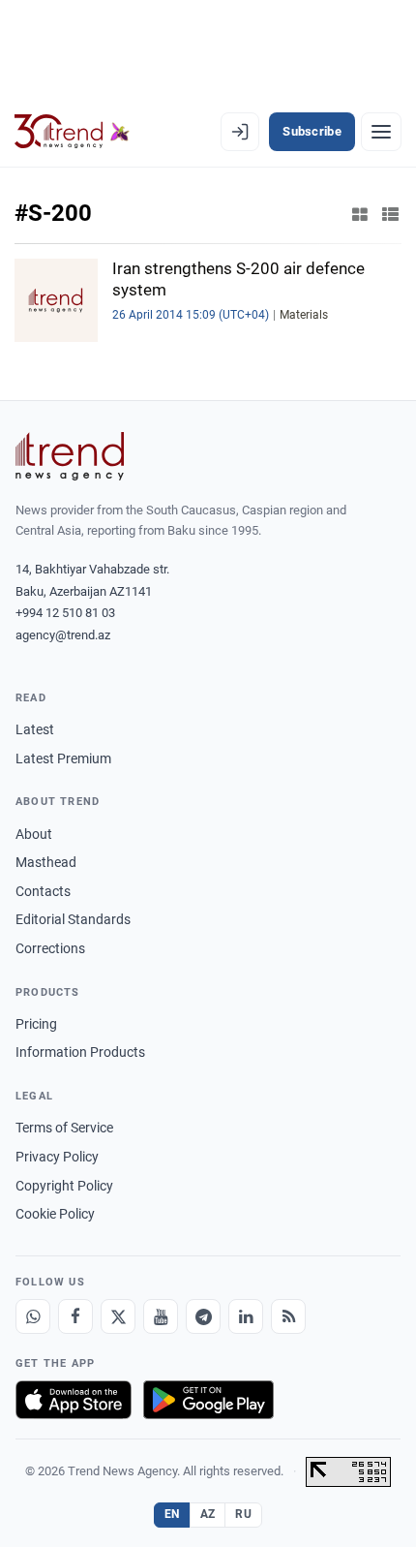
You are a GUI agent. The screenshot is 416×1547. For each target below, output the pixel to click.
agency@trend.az (62, 635)
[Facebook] (75, 1316)
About (33, 834)
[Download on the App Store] (73, 1399)
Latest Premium (63, 758)
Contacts (43, 891)
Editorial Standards (73, 919)
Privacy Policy (57, 1156)
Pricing (36, 1024)
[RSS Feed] (288, 1316)
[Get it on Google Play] (208, 1399)
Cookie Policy (55, 1214)
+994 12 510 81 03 (65, 612)
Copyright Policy (64, 1185)
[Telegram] (203, 1316)
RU (243, 1514)
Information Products (80, 1052)
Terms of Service (64, 1127)
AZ (208, 1514)
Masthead (45, 862)
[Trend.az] (72, 131)
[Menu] (381, 131)
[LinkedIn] (245, 1316)
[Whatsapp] (32, 1316)
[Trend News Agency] (69, 456)
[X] (118, 1316)
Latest (34, 729)
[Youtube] (160, 1316)
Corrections (50, 948)
